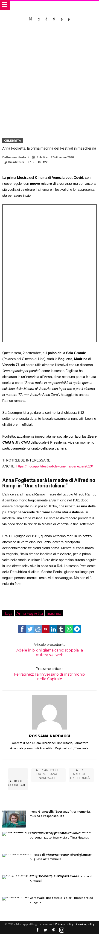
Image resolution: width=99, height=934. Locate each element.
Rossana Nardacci (17, 157)
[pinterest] (46, 629)
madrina (54, 613)
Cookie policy (85, 924)
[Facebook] (37, 930)
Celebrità (12, 140)
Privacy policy (64, 924)
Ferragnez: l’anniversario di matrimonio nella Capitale (49, 674)
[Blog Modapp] (49, 14)
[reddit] (38, 629)
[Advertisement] (49, 80)
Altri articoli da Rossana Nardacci (47, 774)
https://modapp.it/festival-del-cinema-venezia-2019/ (54, 466)
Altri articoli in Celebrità (80, 774)
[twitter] (30, 629)
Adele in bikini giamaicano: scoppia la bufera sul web (49, 650)
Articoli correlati (16, 783)
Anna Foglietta (29, 613)
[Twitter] (45, 930)
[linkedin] (53, 629)
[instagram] (61, 930)
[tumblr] (61, 629)
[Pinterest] (53, 930)
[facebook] (22, 629)
